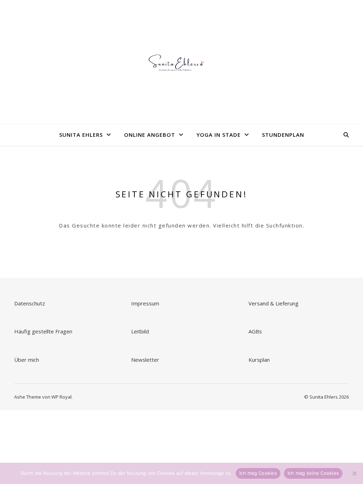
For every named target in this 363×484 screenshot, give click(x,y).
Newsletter (146, 359)
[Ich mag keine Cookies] (354, 473)
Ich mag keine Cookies (313, 473)
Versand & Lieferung (273, 303)
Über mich (26, 359)
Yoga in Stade (218, 134)
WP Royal (61, 397)
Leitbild (140, 331)
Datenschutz (29, 303)
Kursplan (259, 359)
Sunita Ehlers (81, 134)
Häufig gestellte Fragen (43, 331)
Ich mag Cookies (258, 473)
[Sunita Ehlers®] (181, 62)
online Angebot (149, 134)
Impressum (145, 303)
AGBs (255, 331)
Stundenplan (283, 134)
